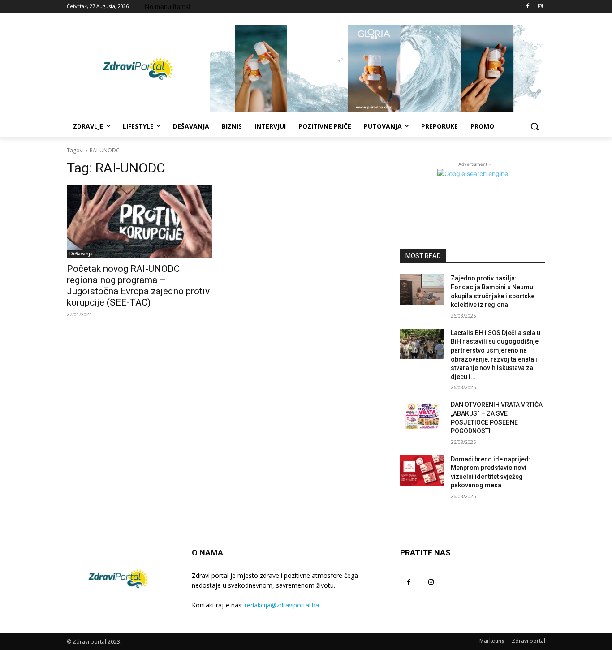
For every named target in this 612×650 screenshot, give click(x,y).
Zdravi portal (528, 641)
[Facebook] (527, 6)
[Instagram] (540, 6)
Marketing (491, 641)
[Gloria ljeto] (377, 68)
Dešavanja (81, 253)
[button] (534, 126)
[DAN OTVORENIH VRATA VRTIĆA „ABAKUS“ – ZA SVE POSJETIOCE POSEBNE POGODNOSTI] (422, 415)
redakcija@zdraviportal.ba (282, 605)
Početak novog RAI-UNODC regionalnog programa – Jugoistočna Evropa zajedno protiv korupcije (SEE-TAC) (138, 285)
